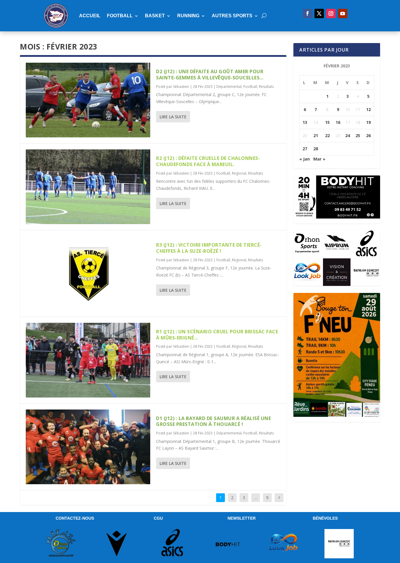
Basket (155, 15)
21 (315, 135)
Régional (239, 173)
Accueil (89, 15)
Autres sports (232, 15)
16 (338, 122)
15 (327, 122)
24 (347, 135)
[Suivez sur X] (319, 13)
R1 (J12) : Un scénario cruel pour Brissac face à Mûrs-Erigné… (217, 334)
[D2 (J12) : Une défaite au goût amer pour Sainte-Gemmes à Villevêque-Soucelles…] (88, 100)
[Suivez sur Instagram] (331, 13)
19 (368, 122)
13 (304, 122)
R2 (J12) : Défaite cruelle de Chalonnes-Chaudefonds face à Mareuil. (208, 161)
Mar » (319, 159)
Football (120, 15)
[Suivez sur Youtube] (342, 13)
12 (368, 109)
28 (315, 148)
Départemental (229, 86)
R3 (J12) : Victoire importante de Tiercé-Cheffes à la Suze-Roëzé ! (209, 248)
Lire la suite (173, 117)
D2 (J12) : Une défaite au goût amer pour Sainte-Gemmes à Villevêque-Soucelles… (210, 74)
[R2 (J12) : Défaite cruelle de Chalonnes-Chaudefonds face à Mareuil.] (88, 186)
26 (368, 135)
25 (357, 135)
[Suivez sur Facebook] (307, 13)
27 (304, 148)
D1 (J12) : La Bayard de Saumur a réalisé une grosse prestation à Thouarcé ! (213, 421)
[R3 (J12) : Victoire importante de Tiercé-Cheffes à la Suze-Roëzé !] (88, 273)
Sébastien (181, 86)
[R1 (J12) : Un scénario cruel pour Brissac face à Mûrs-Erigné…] (88, 360)
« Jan (304, 159)
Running (188, 15)
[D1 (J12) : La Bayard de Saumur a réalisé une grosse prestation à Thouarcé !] (88, 447)
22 (327, 135)
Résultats (266, 86)
